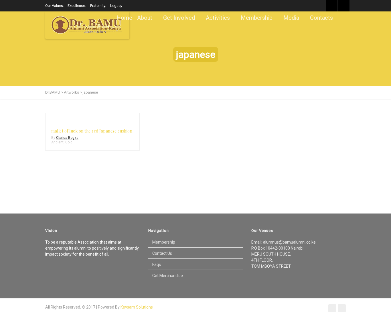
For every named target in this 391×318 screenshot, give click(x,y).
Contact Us (162, 253)
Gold (68, 142)
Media (291, 17)
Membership (256, 17)
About (144, 17)
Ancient (57, 142)
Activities (218, 17)
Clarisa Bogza (67, 138)
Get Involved (179, 17)
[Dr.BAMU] (87, 25)
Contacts (321, 17)
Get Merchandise (167, 275)
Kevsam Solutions (137, 307)
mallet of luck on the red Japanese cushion (91, 131)
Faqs (156, 264)
